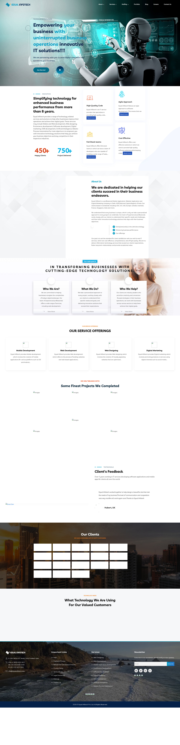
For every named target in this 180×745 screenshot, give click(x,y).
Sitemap (56, 679)
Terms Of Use (58, 672)
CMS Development (99, 679)
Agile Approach (125, 102)
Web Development (68, 350)
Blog (146, 4)
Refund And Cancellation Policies (64, 665)
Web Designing (111, 350)
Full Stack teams (94, 142)
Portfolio (137, 4)
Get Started (41, 70)
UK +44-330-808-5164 (16, 665)
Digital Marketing (154, 350)
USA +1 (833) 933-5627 (16, 662)
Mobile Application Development (104, 665)
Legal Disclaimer (59, 675)
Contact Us (167, 4)
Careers (156, 4)
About (101, 4)
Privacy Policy (58, 668)
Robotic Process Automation (103, 686)
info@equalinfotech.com (16, 671)
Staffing (124, 4)
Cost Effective (124, 138)
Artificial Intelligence (100, 682)
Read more (91, 118)
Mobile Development (25, 350)
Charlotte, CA (111, 510)
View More (51, 311)
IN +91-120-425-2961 (16, 667)
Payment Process (59, 661)
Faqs (55, 657)
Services (112, 4)
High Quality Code (95, 105)
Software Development (101, 672)
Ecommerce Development (102, 668)
